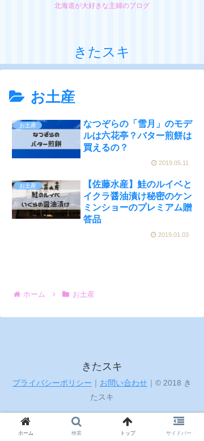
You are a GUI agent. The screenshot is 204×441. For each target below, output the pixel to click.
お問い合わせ (123, 382)
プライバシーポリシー (52, 382)
